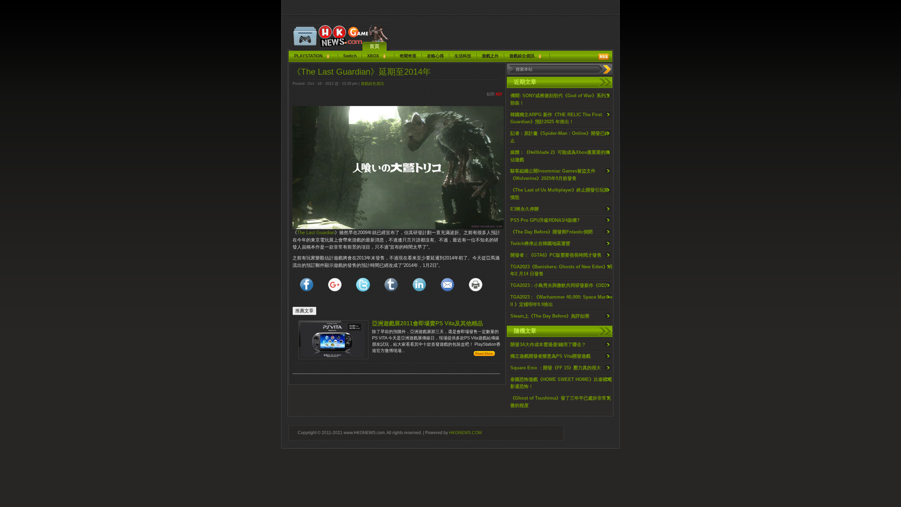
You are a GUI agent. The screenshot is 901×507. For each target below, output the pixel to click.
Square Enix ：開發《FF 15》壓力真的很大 (555, 367)
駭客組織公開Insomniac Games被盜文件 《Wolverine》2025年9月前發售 (553, 174)
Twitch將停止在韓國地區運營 (540, 243)
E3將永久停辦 (524, 209)
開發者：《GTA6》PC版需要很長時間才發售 (555, 255)
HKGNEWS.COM (465, 432)
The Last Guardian (316, 232)
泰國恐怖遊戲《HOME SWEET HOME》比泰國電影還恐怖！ (561, 383)
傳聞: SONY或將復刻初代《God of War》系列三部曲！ (560, 99)
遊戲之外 (490, 56)
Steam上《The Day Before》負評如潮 (549, 316)
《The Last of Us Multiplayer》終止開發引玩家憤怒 (559, 193)
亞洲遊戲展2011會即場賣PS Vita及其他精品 (427, 323)
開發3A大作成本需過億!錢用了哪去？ (548, 344)
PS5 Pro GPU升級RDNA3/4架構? (545, 220)
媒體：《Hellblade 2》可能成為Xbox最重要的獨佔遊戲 (560, 156)
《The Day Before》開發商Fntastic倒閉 (551, 231)
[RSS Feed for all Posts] (603, 57)
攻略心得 (435, 56)
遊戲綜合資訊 (522, 56)
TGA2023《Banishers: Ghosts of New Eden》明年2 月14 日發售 (561, 270)
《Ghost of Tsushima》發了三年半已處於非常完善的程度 (560, 401)
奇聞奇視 (407, 56)
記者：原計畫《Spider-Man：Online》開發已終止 (559, 137)
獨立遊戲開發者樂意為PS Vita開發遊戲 (550, 356)
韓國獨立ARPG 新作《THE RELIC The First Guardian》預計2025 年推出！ (556, 118)
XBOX (373, 56)
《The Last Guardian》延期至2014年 (361, 71)
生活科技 (462, 56)
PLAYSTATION (308, 56)
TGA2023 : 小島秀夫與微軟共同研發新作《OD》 (559, 285)
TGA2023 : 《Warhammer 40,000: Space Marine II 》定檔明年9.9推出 (561, 300)
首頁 (374, 46)
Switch (350, 56)
